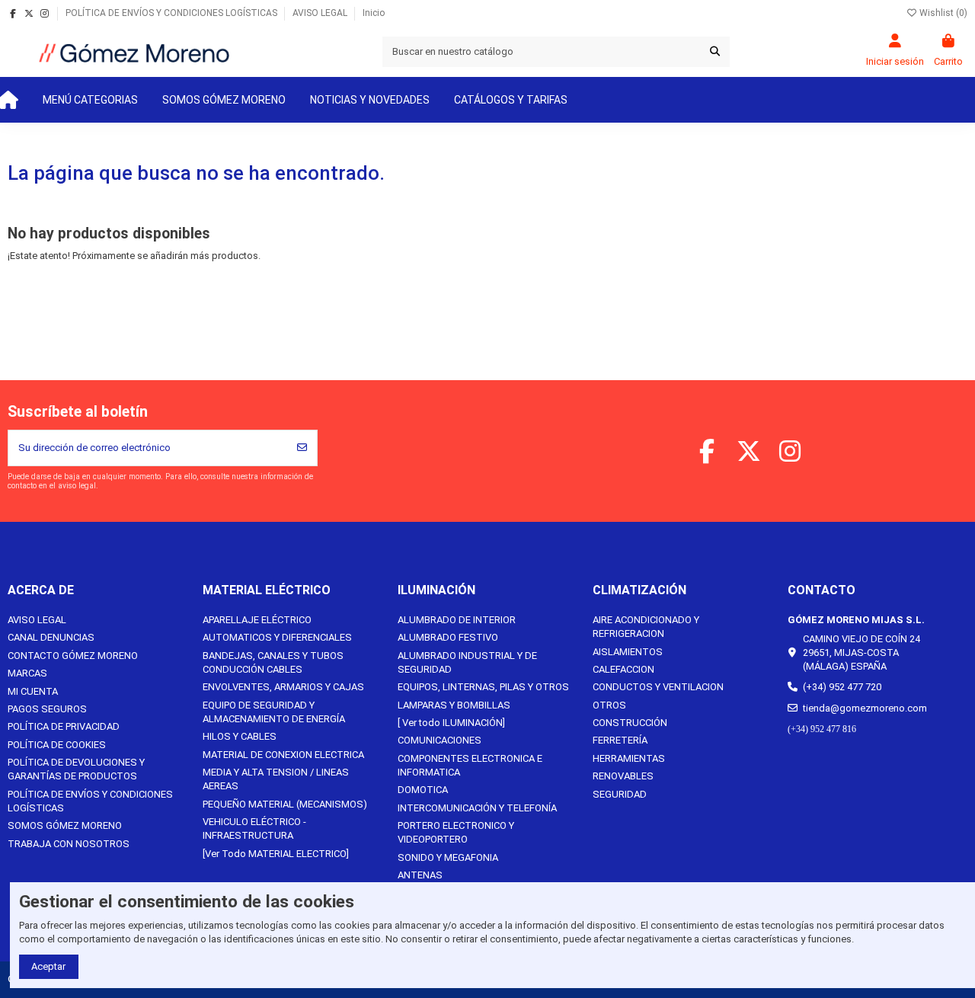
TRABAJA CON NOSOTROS (68, 843)
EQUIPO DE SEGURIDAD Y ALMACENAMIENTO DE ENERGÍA (274, 712)
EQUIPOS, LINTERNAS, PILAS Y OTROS (483, 687)
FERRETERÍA (620, 740)
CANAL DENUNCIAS (51, 637)
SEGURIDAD (620, 794)
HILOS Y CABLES (240, 736)
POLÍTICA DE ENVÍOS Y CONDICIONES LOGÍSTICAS (173, 13)
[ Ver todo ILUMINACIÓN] (451, 722)
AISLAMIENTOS (628, 651)
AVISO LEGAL (321, 13)
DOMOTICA (423, 789)
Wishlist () (942, 13)
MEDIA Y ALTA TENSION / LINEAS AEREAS (276, 779)
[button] (90, 100)
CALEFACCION (623, 669)
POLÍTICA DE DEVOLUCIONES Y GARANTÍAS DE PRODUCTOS (76, 769)
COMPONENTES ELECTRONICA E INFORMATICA (470, 765)
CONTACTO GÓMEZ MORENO (73, 655)
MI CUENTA (33, 691)
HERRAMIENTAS (629, 758)
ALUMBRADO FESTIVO (448, 637)
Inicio (374, 13)
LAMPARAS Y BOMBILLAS (454, 705)
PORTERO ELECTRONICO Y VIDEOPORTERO (456, 832)
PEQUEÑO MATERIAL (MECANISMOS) (285, 804)
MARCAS (27, 673)
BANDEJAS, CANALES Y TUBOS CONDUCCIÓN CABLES (273, 662)
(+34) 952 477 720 (842, 687)
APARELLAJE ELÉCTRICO (257, 619)
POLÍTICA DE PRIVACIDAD (64, 726)
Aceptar (48, 966)
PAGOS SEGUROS (47, 709)
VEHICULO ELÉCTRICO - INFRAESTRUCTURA (254, 828)
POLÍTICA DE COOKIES (57, 744)
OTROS (609, 705)
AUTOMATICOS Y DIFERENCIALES (277, 637)
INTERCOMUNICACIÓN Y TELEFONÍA (477, 808)
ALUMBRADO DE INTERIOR (457, 619)
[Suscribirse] (302, 447)
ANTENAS (420, 875)
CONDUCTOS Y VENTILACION (658, 687)
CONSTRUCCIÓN (630, 722)
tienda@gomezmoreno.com (865, 708)
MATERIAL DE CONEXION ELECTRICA (283, 754)
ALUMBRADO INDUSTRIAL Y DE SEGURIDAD (467, 662)
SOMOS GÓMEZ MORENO (65, 825)
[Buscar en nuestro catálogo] (715, 52)
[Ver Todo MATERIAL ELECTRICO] (276, 853)
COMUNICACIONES (439, 740)
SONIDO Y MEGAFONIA (448, 857)
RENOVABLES (623, 776)
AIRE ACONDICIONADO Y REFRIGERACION (646, 626)
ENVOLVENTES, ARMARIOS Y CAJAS (283, 687)
